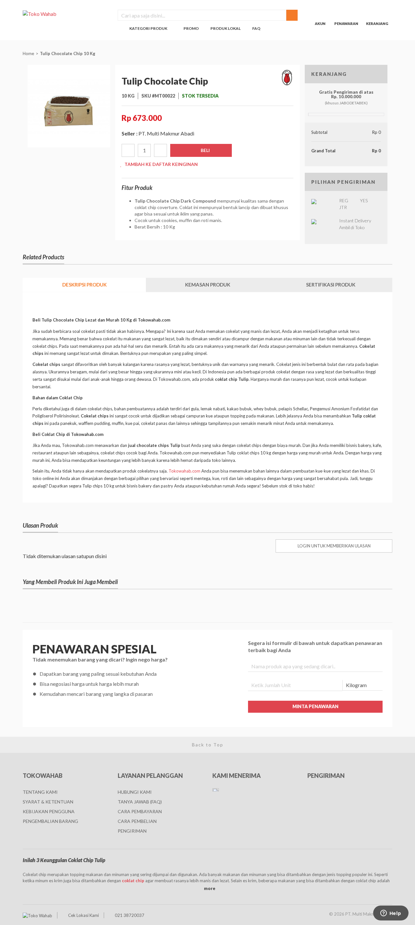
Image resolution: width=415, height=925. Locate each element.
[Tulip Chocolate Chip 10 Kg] (69, 105)
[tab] (84, 285)
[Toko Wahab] (65, 14)
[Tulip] (287, 78)
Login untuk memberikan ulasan (334, 545)
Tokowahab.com (184, 471)
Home (28, 53)
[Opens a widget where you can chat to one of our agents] (391, 914)
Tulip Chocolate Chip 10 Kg (68, 53)
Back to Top (207, 744)
